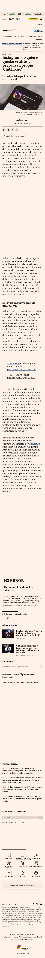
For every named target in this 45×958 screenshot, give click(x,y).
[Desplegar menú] (4, 19)
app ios (22, 876)
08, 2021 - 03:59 (22, 124)
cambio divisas (22, 866)
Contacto (13, 934)
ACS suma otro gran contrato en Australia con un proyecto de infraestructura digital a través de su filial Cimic (22, 780)
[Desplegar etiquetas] (41, 666)
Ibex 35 (6, 14)
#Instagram (13, 363)
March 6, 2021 (27, 377)
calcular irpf (9, 858)
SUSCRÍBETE (33, 19)
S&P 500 (21, 14)
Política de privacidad (26, 937)
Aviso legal (20, 934)
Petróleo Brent (39, 14)
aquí (36, 682)
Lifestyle (39, 36)
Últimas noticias (10, 764)
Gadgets (32, 36)
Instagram (34, 317)
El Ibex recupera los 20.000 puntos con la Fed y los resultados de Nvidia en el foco (33, 46)
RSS (15, 939)
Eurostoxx (12, 822)
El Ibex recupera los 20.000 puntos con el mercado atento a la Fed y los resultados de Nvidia (22, 789)
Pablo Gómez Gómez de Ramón (26, 655)
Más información (7, 677)
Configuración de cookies (10, 937)
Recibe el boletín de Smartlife (16, 614)
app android (36, 876)
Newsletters (21, 939)
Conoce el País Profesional (22, 885)
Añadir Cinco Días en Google (15, 136)
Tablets (16, 36)
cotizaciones (9, 876)
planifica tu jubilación (9, 867)
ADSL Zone (37, 31)
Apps (14, 666)
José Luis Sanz (22, 120)
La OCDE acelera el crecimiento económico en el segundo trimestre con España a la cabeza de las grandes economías (22, 770)
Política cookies (29, 934)
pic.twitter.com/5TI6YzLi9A (21, 369)
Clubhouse (34, 443)
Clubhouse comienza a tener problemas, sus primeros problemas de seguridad (27, 649)
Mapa (11, 939)
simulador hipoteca (22, 858)
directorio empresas (35, 866)
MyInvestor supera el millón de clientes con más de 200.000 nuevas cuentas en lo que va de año (22, 798)
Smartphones (7, 36)
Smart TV (24, 36)
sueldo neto (36, 858)
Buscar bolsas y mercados (14, 811)
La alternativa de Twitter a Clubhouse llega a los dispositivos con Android (29, 633)
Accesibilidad (37, 937)
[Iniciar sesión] (41, 19)
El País (40, 24)
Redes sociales (23, 666)
